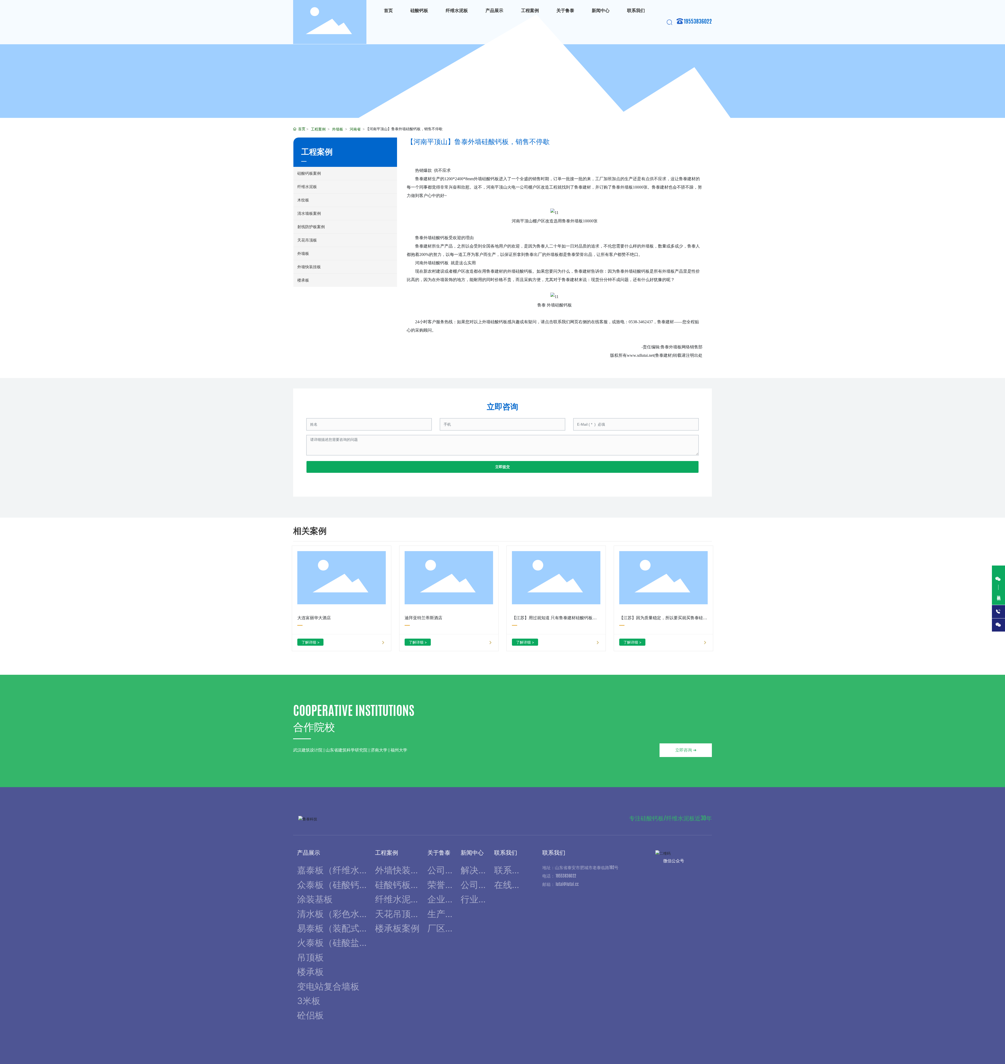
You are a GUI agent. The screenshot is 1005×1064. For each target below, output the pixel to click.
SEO (709, 1045)
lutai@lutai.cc (567, 884)
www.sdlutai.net (640, 355)
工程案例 (318, 129)
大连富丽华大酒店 (314, 618)
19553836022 (698, 22)
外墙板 (337, 129)
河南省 (355, 129)
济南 (699, 1045)
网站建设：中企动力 (674, 1045)
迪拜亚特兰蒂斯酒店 (423, 618)
